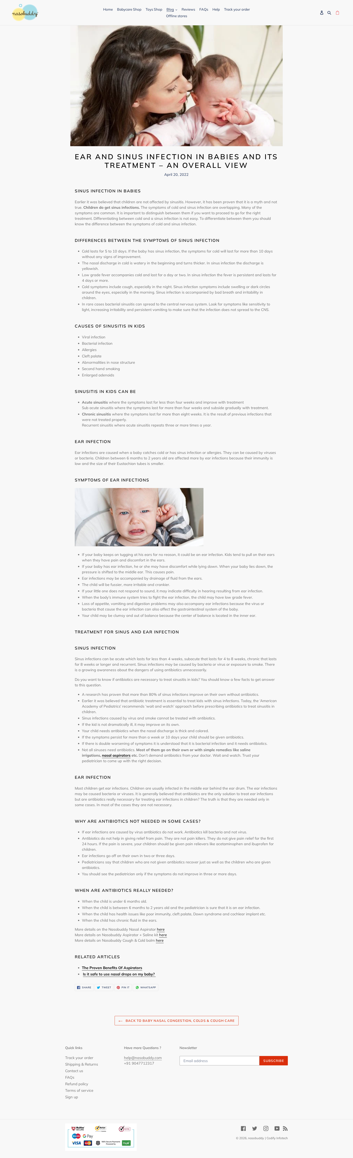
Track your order (79, 1057)
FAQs (69, 1077)
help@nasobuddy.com (143, 1057)
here (161, 929)
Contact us (74, 1070)
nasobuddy (256, 1138)
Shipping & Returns (81, 1064)
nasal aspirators (116, 755)
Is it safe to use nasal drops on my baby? (119, 974)
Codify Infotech (277, 1138)
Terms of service (79, 1090)
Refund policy (76, 1084)
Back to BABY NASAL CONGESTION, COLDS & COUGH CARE (180, 1021)
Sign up (71, 1097)
